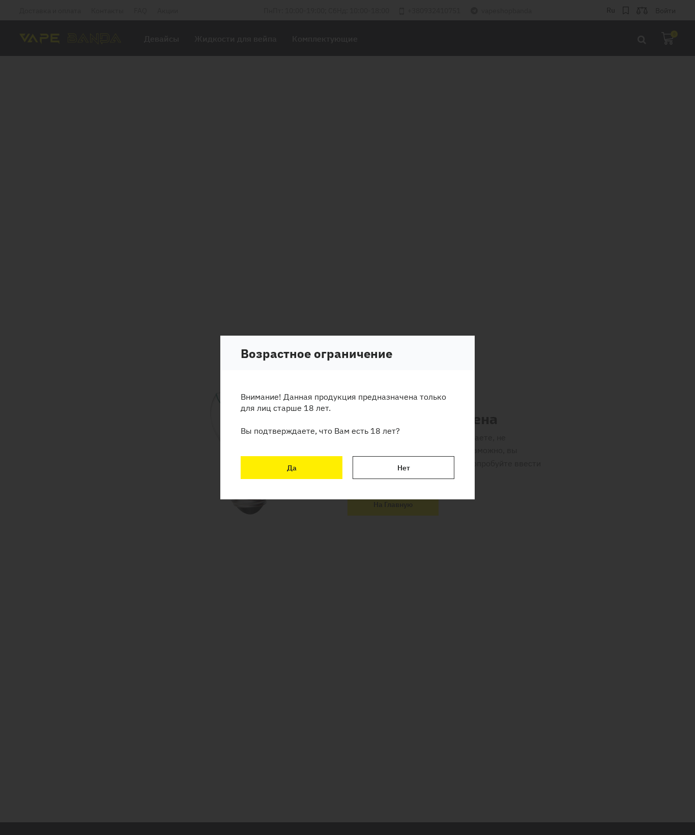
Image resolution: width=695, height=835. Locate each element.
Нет (403, 467)
